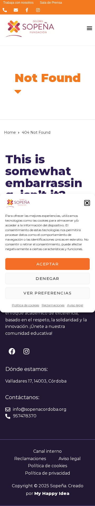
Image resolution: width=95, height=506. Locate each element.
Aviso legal (75, 305)
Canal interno (47, 451)
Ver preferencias (47, 292)
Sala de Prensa (51, 2)
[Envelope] (15, 10)
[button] (87, 203)
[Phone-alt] (4, 10)
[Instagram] (38, 10)
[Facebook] (11, 351)
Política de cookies (25, 305)
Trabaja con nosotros (18, 2)
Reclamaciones (53, 305)
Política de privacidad (47, 473)
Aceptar (47, 263)
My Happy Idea (51, 493)
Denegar (47, 278)
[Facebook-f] (26, 10)
